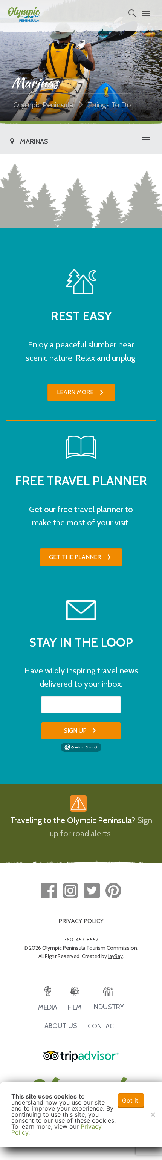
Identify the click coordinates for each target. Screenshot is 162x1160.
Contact (103, 1026)
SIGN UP (75, 730)
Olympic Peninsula (43, 104)
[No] (152, 1114)
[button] (81, 392)
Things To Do (109, 104)
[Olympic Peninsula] (23, 13)
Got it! (131, 1100)
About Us (60, 1026)
